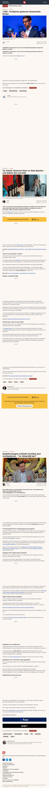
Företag (11, 168)
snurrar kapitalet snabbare (9, 544)
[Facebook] (4, 760)
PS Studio (12, 451)
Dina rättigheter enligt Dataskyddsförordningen (13, 772)
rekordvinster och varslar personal (17, 710)
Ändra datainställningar (8, 781)
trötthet (17, 260)
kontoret (10, 212)
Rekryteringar (23, 91)
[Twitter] (7, 760)
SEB (32, 734)
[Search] (43, 2)
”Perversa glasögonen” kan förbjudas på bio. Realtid (20, 376)
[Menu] (45, 2)
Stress (16, 382)
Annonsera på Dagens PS (8, 775)
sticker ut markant (37, 548)
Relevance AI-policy (7, 773)
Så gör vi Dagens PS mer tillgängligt (11, 780)
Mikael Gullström (11, 741)
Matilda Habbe (10, 386)
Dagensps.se (5, 9)
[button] (24, 720)
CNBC (18, 55)
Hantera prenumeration (8, 763)
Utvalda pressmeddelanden (9, 764)
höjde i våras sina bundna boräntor (18, 617)
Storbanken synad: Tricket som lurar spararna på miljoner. (18, 607)
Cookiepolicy (5, 770)
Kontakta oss (5, 766)
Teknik (11, 9)
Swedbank (5, 736)
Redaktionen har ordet (7, 777)
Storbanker (38, 734)
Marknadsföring (13, 91)
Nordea (26, 734)
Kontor (10, 382)
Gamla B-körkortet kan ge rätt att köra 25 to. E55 (18, 319)
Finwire (8, 95)
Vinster (12, 736)
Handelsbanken (18, 734)
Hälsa (4, 382)
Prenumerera (33, 87)
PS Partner (5, 778)
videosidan (9, 492)
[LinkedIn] (10, 760)
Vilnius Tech (20, 245)
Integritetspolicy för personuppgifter (11, 769)
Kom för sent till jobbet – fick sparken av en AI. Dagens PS (21, 273)
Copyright (5, 767)
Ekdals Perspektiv (7, 734)
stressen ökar (7, 328)
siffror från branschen (15, 656)
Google (5, 91)
